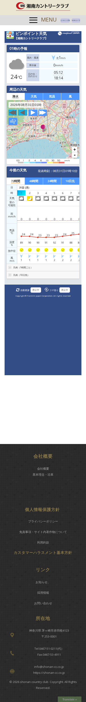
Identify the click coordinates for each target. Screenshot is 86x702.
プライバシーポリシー (43, 521)
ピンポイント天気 (65, 20)
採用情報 (43, 593)
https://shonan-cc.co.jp (49, 673)
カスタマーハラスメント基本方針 (43, 552)
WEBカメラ (76, 20)
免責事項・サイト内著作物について (43, 532)
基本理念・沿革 (43, 474)
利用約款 (43, 542)
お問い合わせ (43, 603)
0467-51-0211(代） (51, 649)
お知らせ (41, 582)
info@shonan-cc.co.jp (49, 667)
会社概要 (43, 468)
